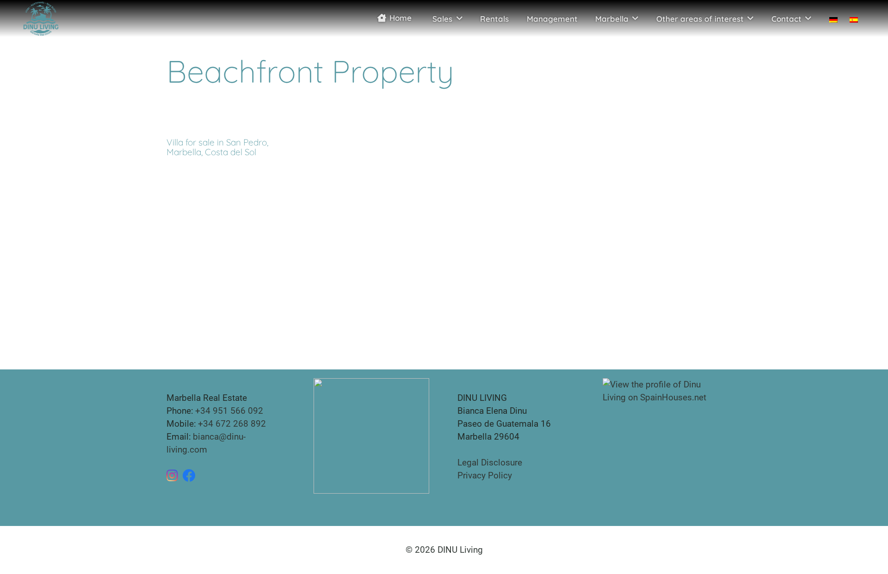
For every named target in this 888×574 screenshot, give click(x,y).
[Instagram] (172, 475)
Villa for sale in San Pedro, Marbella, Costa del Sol (217, 147)
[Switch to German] (832, 18)
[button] (459, 18)
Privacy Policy (484, 475)
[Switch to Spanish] (855, 18)
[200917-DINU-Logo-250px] (40, 18)
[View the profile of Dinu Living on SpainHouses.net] (662, 390)
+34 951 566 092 (229, 410)
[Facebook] (189, 475)
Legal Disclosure (489, 462)
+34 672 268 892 (232, 423)
